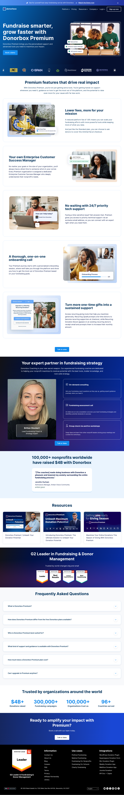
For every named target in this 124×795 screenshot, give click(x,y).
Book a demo (10, 53)
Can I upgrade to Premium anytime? (23, 673)
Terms (46, 770)
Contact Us (48, 755)
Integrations (105, 751)
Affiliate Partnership (51, 777)
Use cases (77, 751)
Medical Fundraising (79, 758)
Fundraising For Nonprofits (81, 761)
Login (102, 9)
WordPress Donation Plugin (109, 755)
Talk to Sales (62, 443)
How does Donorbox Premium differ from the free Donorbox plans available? (40, 620)
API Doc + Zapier (105, 773)
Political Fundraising (79, 755)
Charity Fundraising (79, 767)
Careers (47, 764)
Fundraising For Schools (80, 764)
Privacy (47, 773)
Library (46, 780)
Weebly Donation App (107, 764)
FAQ (45, 767)
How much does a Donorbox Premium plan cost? (28, 660)
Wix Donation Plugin (106, 761)
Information (50, 751)
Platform (65, 9)
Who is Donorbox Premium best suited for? (26, 633)
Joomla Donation (105, 770)
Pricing (74, 9)
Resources (82, 9)
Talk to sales (62, 349)
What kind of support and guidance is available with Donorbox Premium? (38, 646)
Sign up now (114, 9)
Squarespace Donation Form (109, 758)
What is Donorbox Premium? (20, 606)
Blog (46, 761)
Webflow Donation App (107, 767)
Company (93, 9)
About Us (47, 758)
